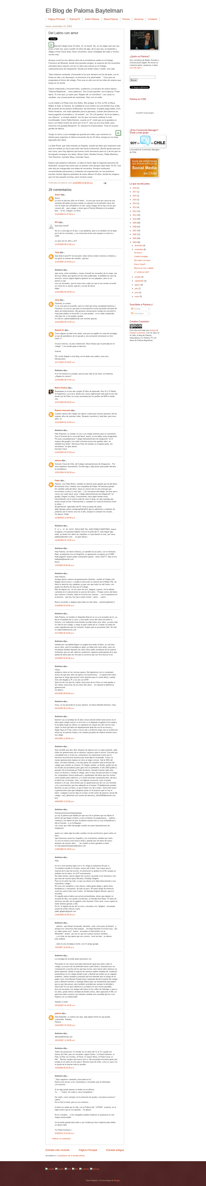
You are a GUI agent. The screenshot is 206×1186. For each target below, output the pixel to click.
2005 (135, 238)
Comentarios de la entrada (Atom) (71, 1156)
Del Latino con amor (142, 260)
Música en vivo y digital (143, 268)
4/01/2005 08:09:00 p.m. (65, 693)
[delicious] (95, 1169)
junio (137, 292)
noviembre (139, 249)
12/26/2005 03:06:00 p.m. (65, 915)
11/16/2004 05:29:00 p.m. (65, 292)
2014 (135, 203)
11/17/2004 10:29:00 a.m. (65, 362)
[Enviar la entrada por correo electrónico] (105, 183)
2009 (135, 223)
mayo (137, 296)
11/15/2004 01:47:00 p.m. (65, 214)
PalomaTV (75, 19)
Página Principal (56, 19)
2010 (135, 219)
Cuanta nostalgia (141, 256)
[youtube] (50, 1169)
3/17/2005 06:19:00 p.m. (65, 633)
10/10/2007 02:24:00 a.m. (65, 1005)
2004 (135, 242)
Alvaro (57, 195)
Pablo (57, 480)
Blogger (117, 1180)
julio (136, 289)
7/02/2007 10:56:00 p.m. (65, 947)
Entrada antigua (115, 1150)
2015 (135, 200)
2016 (135, 196)
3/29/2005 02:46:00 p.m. (65, 658)
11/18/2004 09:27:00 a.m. (65, 380)
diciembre (139, 245)
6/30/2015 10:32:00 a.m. (65, 1133)
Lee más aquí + (136, 68)
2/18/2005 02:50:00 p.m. (65, 606)
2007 (135, 231)
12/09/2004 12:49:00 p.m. (65, 518)
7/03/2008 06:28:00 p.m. (65, 1068)
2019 (135, 188)
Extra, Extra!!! (140, 264)
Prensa (126, 19)
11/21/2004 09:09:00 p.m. (65, 402)
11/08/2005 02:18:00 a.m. (65, 849)
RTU (56, 222)
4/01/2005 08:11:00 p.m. (64, 708)
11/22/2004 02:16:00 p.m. (65, 422)
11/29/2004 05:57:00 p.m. (65, 452)
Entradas (137, 309)
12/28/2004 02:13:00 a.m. (65, 540)
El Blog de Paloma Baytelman (84, 10)
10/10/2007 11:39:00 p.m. (65, 1040)
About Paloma (111, 19)
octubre (138, 277)
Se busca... (138, 253)
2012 (135, 211)
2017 (135, 192)
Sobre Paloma (92, 19)
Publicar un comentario (61, 1139)
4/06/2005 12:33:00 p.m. (65, 801)
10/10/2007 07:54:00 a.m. (65, 1025)
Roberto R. (59, 330)
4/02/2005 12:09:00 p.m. (65, 738)
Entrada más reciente (58, 1150)
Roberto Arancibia (62, 410)
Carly (57, 252)
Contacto (152, 19)
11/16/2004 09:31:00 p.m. (65, 322)
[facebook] (84, 1169)
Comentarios (138, 313)
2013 (135, 207)
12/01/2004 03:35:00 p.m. (65, 472)
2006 (135, 234)
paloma (58, 460)
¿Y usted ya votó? (141, 272)
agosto (138, 285)
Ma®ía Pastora (61, 388)
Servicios (138, 19)
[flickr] (75, 1169)
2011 (135, 215)
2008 (135, 227)
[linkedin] (59, 1169)
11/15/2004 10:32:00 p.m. (65, 262)
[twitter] (67, 1169)
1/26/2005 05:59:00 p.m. (65, 565)
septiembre (139, 281)
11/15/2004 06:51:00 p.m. (65, 244)
